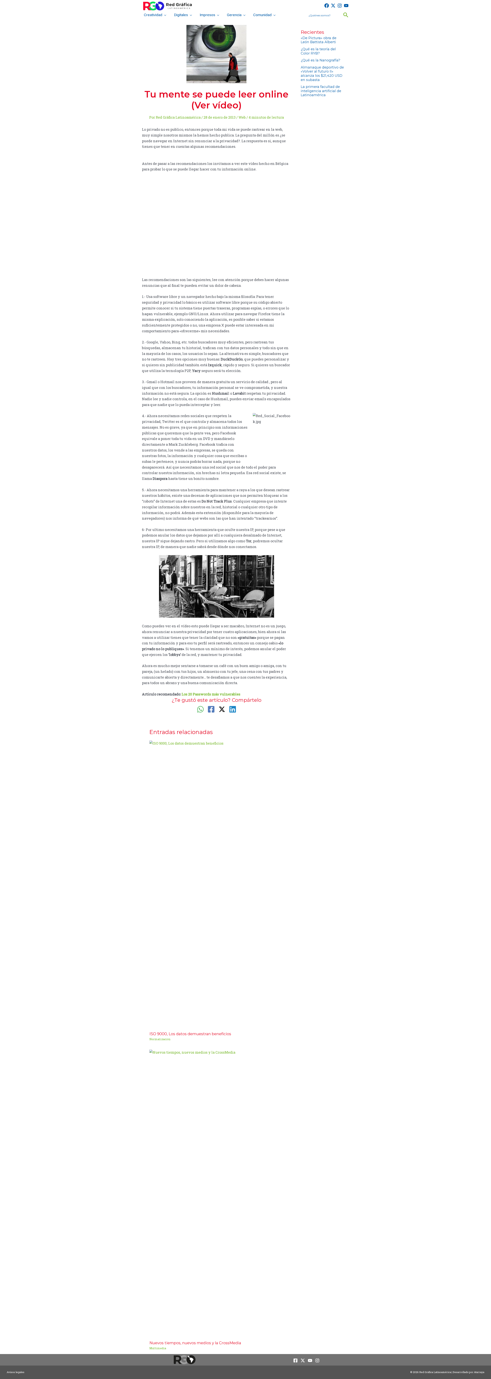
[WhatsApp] (200, 709)
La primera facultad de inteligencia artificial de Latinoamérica (321, 91)
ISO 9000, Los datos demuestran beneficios (190, 1034)
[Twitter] (333, 5)
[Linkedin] (232, 709)
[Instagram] (340, 5)
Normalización (160, 1039)
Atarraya (479, 1372)
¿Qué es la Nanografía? (320, 60)
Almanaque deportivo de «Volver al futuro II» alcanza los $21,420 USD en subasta (322, 73)
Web (242, 117)
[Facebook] (327, 5)
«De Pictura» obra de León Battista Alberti (318, 40)
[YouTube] (346, 5)
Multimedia (157, 1348)
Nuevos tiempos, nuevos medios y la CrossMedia (195, 1343)
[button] (164, 15)
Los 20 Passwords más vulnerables (211, 694)
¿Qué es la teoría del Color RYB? (318, 51)
